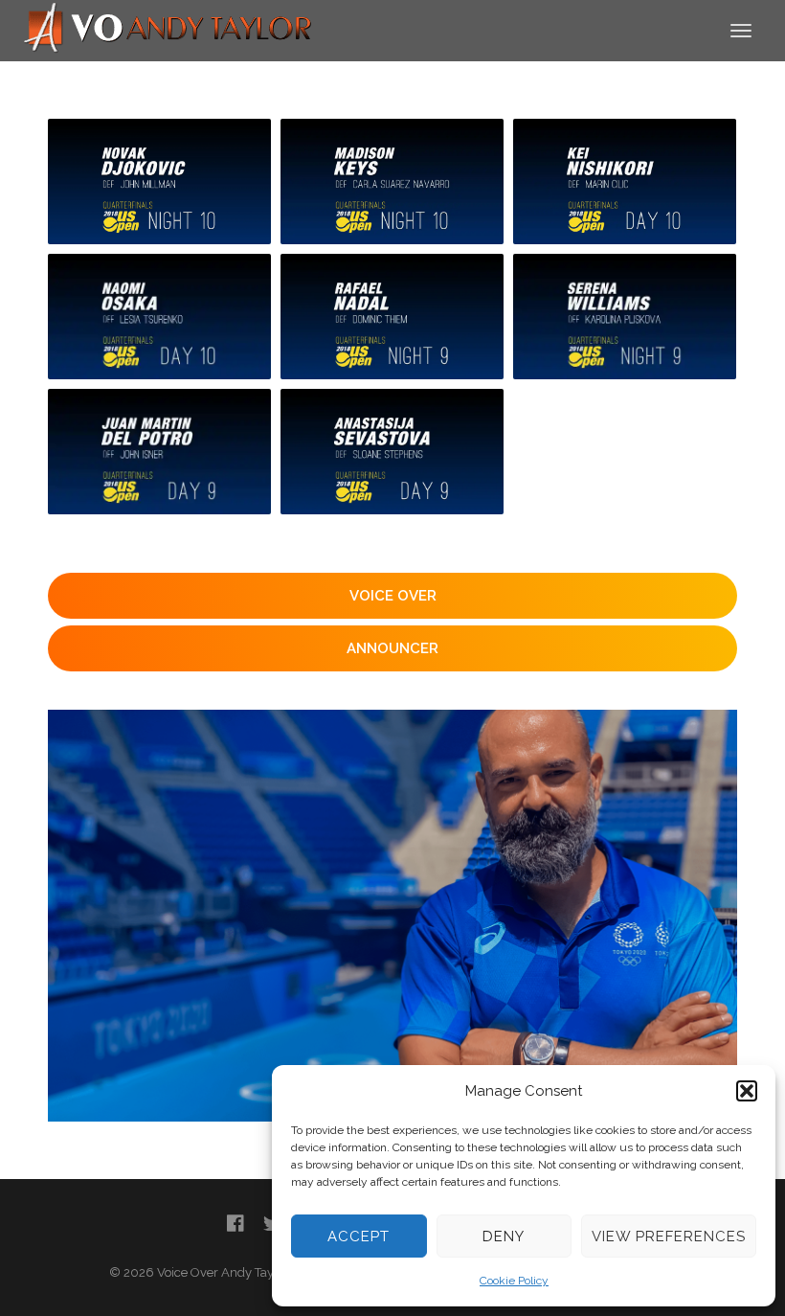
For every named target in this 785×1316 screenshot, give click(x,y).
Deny (503, 1236)
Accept (358, 1236)
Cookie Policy (514, 1280)
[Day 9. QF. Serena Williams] (624, 316)
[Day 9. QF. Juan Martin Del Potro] (159, 451)
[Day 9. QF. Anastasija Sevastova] (392, 451)
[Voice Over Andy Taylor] (168, 29)
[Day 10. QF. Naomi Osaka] (159, 316)
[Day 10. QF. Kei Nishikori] (624, 181)
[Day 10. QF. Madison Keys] (392, 181)
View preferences (669, 1236)
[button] (746, 1090)
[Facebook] (235, 1223)
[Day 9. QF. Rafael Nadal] (392, 316)
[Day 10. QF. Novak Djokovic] (159, 181)
